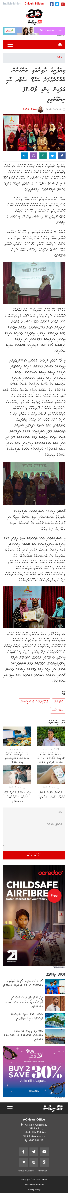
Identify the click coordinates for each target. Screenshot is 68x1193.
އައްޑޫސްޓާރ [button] (57, 710)
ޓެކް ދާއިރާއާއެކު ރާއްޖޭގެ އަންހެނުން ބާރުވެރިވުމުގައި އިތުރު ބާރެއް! (17, 758)
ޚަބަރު (59, 58)
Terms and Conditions (34, 1184)
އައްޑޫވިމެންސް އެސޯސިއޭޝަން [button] (34, 702)
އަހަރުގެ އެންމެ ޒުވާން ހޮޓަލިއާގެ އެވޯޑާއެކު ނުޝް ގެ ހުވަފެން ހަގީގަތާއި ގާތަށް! (51, 758)
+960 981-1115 (36, 1140)
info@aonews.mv (36, 1136)
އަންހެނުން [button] (58, 702)
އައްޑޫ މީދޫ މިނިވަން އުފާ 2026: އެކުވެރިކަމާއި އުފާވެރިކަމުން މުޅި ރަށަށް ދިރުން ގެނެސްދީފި (23, 1035)
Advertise (42, 1171)
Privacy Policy (34, 1189)
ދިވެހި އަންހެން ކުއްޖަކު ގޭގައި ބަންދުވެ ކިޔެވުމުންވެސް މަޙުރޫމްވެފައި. (17, 797)
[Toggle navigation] (10, 45)
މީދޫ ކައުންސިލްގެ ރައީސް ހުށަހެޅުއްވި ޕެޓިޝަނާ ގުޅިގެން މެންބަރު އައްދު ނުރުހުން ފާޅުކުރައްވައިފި (24, 1002)
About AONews (26, 1171)
